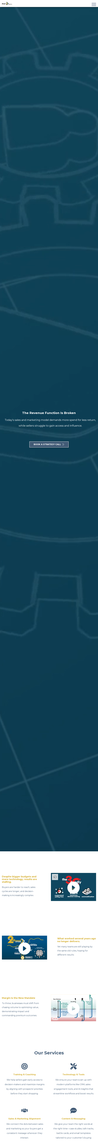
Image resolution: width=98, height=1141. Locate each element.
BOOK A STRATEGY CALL (47, 444)
